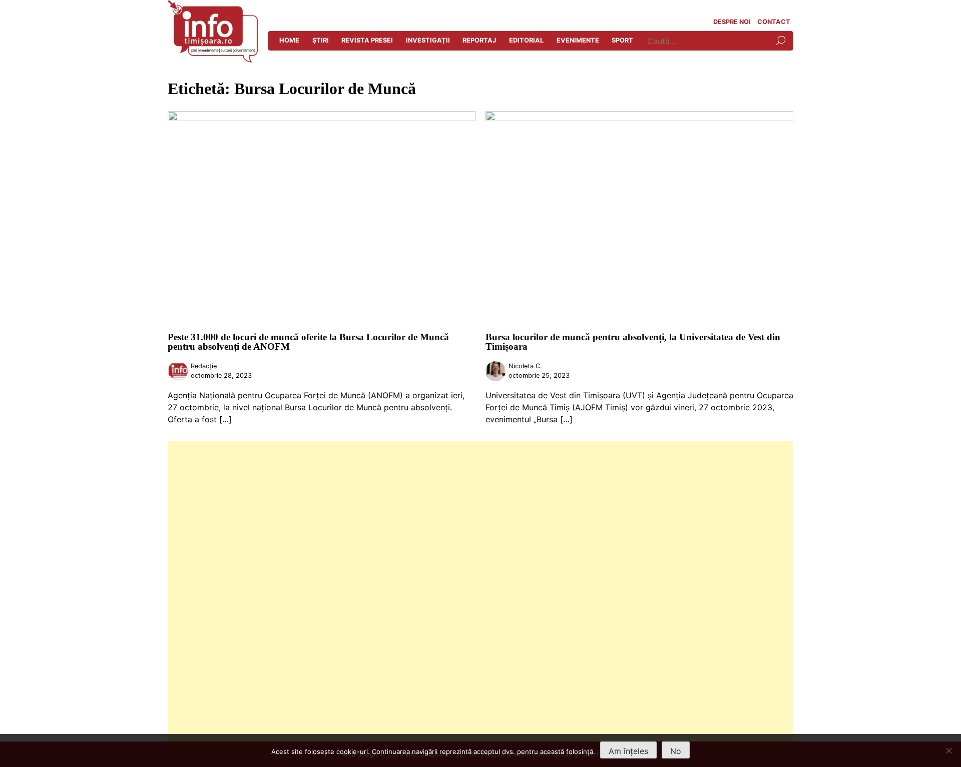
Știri (320, 40)
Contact (773, 22)
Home (289, 40)
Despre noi (732, 22)
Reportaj (479, 40)
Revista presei (367, 40)
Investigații (428, 40)
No (675, 751)
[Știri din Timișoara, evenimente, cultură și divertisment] (213, 60)
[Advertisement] (468, 591)
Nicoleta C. (525, 366)
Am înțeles (628, 751)
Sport (622, 40)
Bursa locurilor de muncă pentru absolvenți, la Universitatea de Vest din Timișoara (633, 342)
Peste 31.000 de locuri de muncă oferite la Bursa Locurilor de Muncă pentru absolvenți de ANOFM (308, 342)
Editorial (526, 40)
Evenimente (578, 40)
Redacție (204, 366)
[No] (948, 750)
